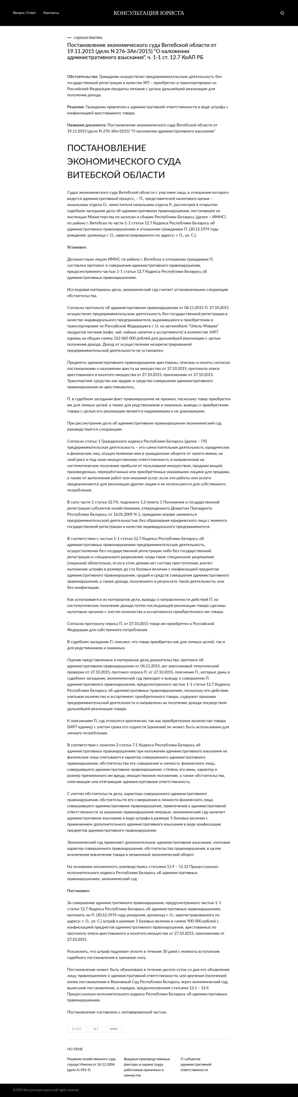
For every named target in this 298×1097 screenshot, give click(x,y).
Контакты (51, 13)
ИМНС (114, 1029)
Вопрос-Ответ (24, 13)
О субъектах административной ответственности (196, 1064)
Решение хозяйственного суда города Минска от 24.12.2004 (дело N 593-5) (91, 1064)
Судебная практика (88, 38)
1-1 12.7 (77, 1029)
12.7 (95, 1029)
